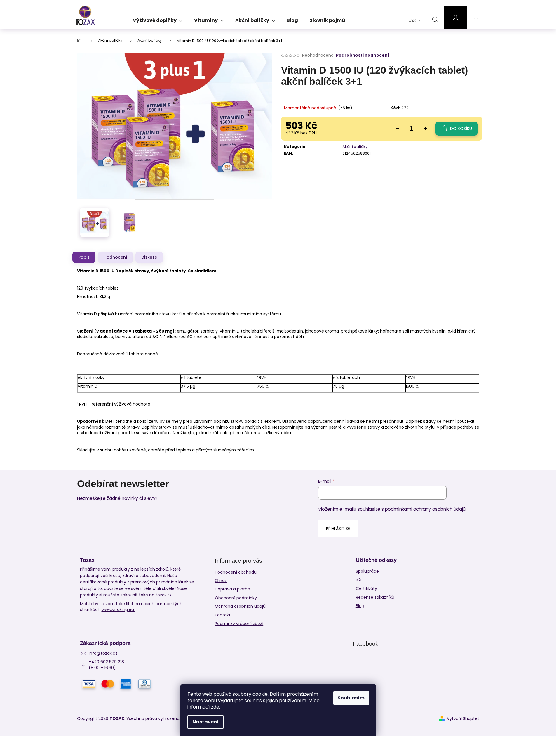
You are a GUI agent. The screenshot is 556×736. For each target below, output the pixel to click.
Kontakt (223, 615)
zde (215, 707)
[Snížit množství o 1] (398, 129)
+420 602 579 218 (106, 662)
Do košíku (461, 128)
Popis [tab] (84, 257)
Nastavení (205, 721)
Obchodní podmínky (236, 598)
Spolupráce (367, 571)
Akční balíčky (354, 146)
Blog (360, 606)
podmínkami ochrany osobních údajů (425, 509)
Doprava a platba (232, 589)
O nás (221, 580)
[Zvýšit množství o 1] (426, 129)
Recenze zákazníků (375, 597)
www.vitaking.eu (118, 609)
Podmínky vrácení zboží (239, 623)
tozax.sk (164, 595)
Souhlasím (351, 698)
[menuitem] (157, 18)
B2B (359, 580)
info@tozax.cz (103, 653)
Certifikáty (366, 588)
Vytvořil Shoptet (463, 718)
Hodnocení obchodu (236, 572)
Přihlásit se (338, 528)
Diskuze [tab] (149, 257)
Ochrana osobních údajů (240, 606)
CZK (412, 20)
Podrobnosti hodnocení (362, 55)
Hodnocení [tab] (115, 257)
